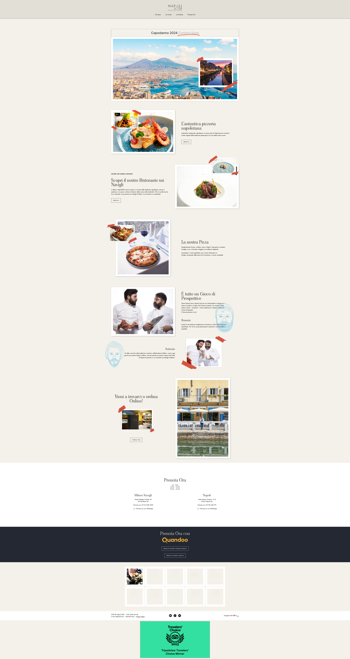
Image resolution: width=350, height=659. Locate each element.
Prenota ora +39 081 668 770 (207, 505)
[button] (186, 142)
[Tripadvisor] (179, 615)
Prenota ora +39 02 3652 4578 (143, 505)
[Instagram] (175, 615)
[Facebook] (170, 615)
